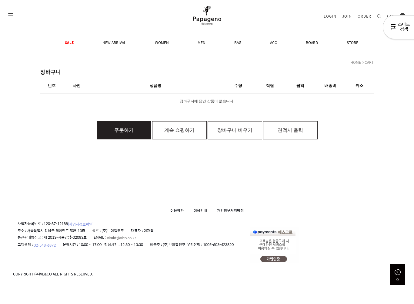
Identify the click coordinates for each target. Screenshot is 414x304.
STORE (352, 42)
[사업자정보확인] (81, 224)
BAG (237, 42)
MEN (201, 42)
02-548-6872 (45, 245)
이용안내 (200, 210)
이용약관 (177, 210)
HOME (355, 62)
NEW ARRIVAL (114, 42)
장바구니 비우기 (234, 130)
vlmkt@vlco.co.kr (121, 238)
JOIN (347, 16)
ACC (273, 42)
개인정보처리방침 (230, 210)
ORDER (364, 16)
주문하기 (124, 130)
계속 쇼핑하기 (179, 130)
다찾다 (398, 28)
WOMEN (162, 42)
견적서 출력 (290, 130)
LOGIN (330, 16)
